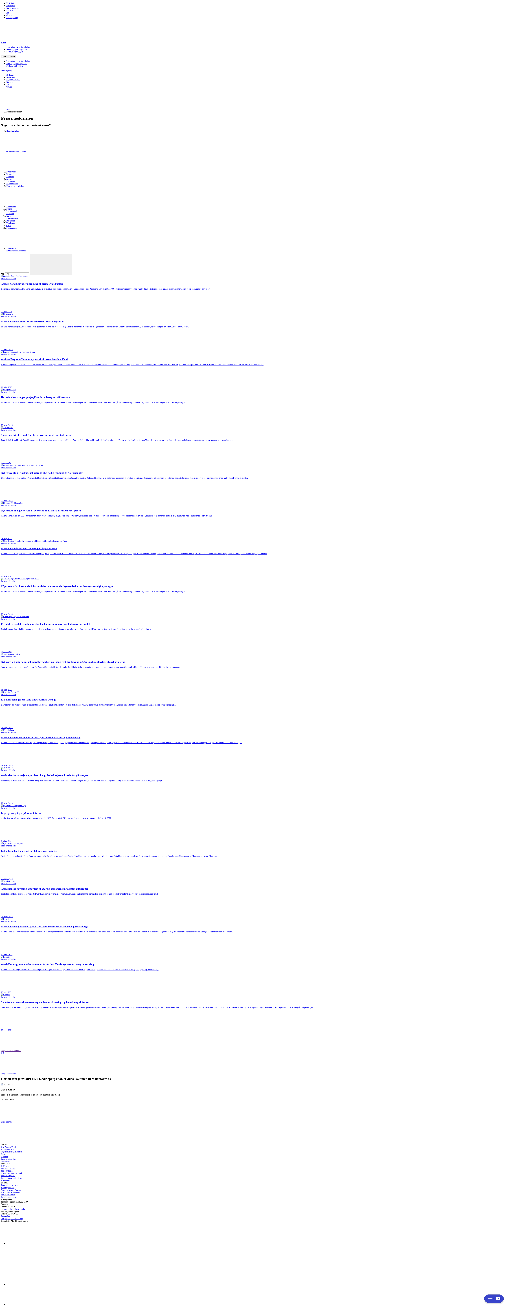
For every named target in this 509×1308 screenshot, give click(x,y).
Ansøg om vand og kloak (11, 1173)
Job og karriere (7, 1149)
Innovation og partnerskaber (18, 47)
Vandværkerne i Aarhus (11, 1190)
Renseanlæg (11, 174)
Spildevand (11, 206)
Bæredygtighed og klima (16, 49)
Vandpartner (11, 248)
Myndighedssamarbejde (16, 251)
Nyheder (10, 10)
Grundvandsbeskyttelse (16, 151)
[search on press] (51, 264)
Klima (9, 179)
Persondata (5, 1216)
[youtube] (26, 1304)
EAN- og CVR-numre (10, 1192)
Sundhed (10, 176)
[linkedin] (26, 1243)
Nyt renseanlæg (12, 8)
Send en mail (6, 1122)
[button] (8, 56)
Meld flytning (6, 1171)
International (11, 211)
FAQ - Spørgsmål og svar (12, 1178)
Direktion (10, 213)
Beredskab (10, 6)
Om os (9, 15)
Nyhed (9, 216)
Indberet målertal (8, 1168)
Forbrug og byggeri (14, 52)
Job (7, 13)
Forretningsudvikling (15, 186)
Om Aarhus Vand (8, 1147)
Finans (9, 209)
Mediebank (5, 1161)
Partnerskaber (12, 184)
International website (9, 1185)
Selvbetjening (12, 17)
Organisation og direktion (11, 1152)
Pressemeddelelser (8, 1159)
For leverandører (8, 1195)
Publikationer (11, 228)
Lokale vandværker (9, 1197)
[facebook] (26, 1264)
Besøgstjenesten (7, 1187)
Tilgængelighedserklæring (12, 1218)
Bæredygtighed (12, 131)
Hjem (8, 109)
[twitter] (26, 1284)
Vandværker (11, 223)
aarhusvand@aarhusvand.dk (13, 1209)
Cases (8, 225)
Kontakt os (5, 1180)
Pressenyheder (12, 218)
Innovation (10, 181)
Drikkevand (11, 172)
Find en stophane (8, 1175)
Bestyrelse (10, 221)
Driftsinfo (10, 3)
